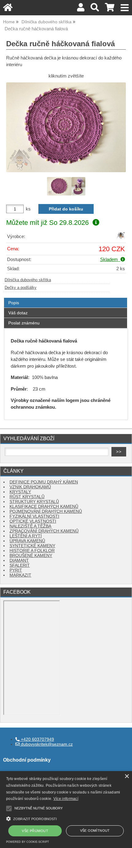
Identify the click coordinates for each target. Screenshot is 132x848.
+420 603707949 (37, 739)
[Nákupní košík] (110, 9)
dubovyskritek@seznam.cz (46, 744)
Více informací (65, 799)
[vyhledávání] (94, 9)
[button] (66, 818)
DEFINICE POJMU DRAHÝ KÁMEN (44, 482)
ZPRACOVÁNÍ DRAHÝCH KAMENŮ (44, 531)
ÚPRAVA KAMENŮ (27, 541)
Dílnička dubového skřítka (28, 280)
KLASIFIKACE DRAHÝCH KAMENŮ (44, 506)
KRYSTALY (20, 492)
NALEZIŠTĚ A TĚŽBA (30, 526)
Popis (13, 302)
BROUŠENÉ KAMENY (31, 555)
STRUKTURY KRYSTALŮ (34, 501)
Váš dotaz (18, 312)
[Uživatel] (80, 9)
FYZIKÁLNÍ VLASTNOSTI (34, 516)
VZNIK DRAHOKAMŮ (30, 487)
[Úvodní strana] (8, 9)
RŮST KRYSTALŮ (27, 496)
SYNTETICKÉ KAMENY (32, 545)
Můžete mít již (47, 222)
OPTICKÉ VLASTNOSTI (33, 521)
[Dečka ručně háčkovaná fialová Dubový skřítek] (66, 127)
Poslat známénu (24, 322)
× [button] (126, 776)
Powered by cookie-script (27, 841)
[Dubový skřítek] (120, 238)
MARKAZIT (20, 575)
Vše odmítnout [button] (95, 830)
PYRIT (16, 570)
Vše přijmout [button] (35, 831)
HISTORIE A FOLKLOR (32, 550)
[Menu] (125, 8)
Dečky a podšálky (21, 288)
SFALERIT (20, 565)
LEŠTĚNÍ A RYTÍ (26, 536)
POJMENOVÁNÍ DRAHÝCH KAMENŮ (46, 511)
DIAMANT (19, 560)
